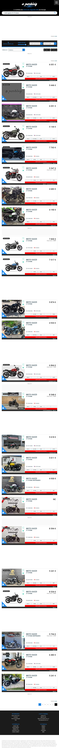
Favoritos (4, 77)
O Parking (30, 5)
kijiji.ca (54, 163)
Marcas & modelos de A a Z (43, 718)
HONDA (43, 727)
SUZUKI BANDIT (15, 727)
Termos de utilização (15, 718)
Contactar (16, 717)
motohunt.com (52, 80)
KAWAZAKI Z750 (15, 730)
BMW (43, 731)
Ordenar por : (5, 49)
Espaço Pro (43, 715)
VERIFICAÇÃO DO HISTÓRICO (41, 78)
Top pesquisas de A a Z (43, 720)
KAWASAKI (43, 730)
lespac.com (53, 204)
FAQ (16, 720)
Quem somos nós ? (16, 715)
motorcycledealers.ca (47, 163)
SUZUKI (43, 728)
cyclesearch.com (52, 317)
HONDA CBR (15, 726)
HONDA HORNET (15, 731)
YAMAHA (43, 726)
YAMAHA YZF (15, 728)
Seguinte (56, 704)
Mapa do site (43, 717)
